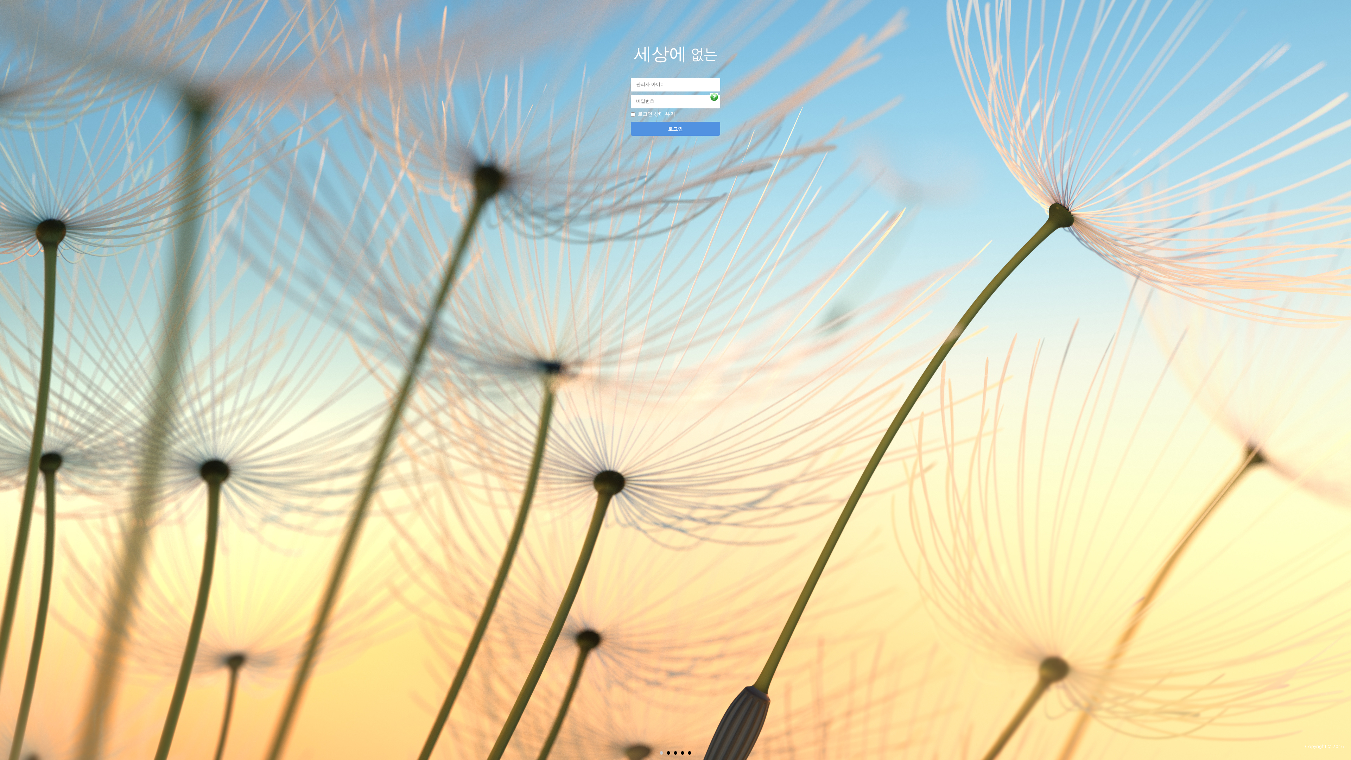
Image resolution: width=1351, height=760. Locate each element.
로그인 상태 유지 (656, 114)
